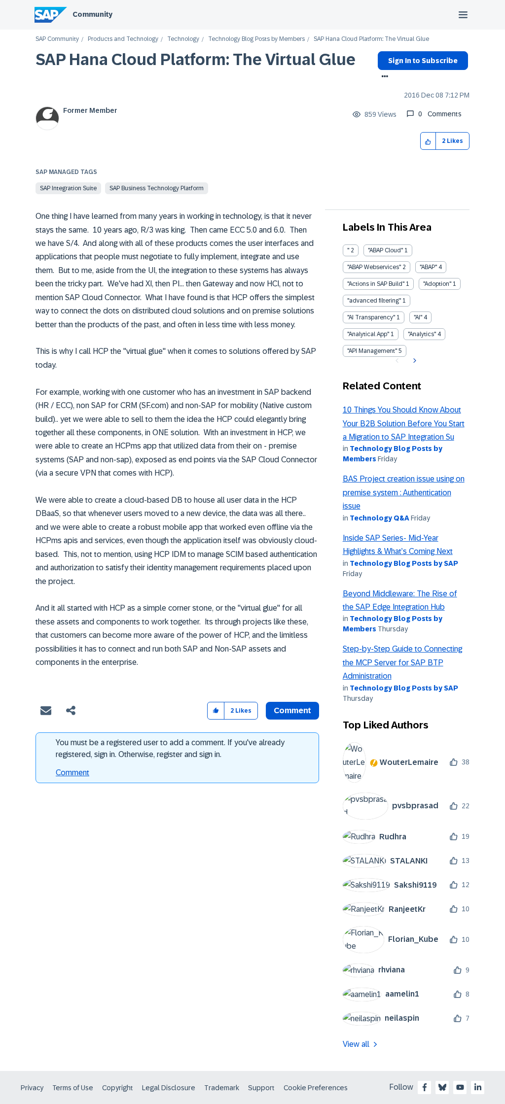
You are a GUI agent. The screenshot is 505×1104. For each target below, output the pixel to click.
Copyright (117, 1088)
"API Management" (372, 350)
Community (92, 14)
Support (261, 1088)
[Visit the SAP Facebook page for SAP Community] (425, 1087)
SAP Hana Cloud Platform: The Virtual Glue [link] (371, 39)
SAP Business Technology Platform (156, 188)
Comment (72, 772)
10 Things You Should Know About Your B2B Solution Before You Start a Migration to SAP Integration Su (404, 423)
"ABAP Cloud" (385, 250)
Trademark (221, 1088)
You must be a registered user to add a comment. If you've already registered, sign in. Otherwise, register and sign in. (170, 748)
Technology (183, 39)
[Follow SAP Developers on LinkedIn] (478, 1087)
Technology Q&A (379, 518)
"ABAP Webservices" (374, 267)
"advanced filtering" (374, 300)
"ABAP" (428, 267)
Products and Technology (123, 39)
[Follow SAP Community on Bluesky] (442, 1087)
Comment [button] (292, 710)
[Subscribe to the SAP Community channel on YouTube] (460, 1087)
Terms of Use (72, 1088)
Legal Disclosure (168, 1088)
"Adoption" (437, 283)
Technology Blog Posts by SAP (404, 563)
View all (356, 1044)
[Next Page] (413, 361)
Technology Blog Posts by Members (256, 39)
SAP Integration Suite (68, 188)
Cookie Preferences (316, 1088)
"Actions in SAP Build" (375, 283)
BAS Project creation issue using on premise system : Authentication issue (404, 492)
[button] (428, 141)
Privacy (32, 1088)
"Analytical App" (368, 334)
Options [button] (383, 77)
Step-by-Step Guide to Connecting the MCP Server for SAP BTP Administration (402, 662)
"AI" (418, 317)
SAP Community (57, 39)
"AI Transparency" (371, 317)
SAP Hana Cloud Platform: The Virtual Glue (196, 60)
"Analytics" (422, 334)
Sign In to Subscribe (423, 61)
